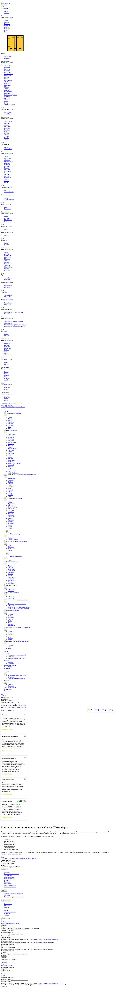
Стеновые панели (6, 309)
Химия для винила (6, 384)
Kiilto (6, 400)
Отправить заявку (6, 981)
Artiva (6, 243)
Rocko (6, 182)
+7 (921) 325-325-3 (6, 407)
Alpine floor (7, 355)
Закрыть (3, 925)
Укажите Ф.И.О (5, 930)
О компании (8, 666)
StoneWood (7, 171)
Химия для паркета (6, 359)
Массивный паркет (6, 187)
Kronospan (7, 75)
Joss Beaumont (8, 74)
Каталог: (3, 869)
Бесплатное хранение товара (16, 658)
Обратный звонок (6, 405)
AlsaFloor (7, 90)
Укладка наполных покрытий (17, 655)
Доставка (11, 656)
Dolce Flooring (8, 161)
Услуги (6, 653)
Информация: (5, 900)
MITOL (6, 375)
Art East (6, 125)
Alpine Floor (8, 56)
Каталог (3, 5)
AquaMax (7, 114)
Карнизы (3, 275)
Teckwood (7, 265)
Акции (6, 411)
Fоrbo (6, 30)
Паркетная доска (6, 204)
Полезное (11, 663)
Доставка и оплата (10, 665)
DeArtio (6, 244)
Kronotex (7, 93)
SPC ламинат (5, 144)
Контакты (7, 668)
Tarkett (6, 88)
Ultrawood (7, 259)
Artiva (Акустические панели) (13, 312)
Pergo (6, 32)
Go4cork (6, 353)
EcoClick (7, 24)
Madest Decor (8, 267)
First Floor (7, 70)
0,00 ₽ (3, 695)
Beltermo (7, 334)
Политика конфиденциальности (10, 923)
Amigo (6, 190)
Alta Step (7, 160)
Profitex (6, 350)
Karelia (6, 221)
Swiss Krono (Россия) (10, 95)
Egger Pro (7, 58)
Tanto (6, 139)
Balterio (6, 101)
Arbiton (6, 13)
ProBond (6, 378)
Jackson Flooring (9, 192)
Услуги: (3, 890)
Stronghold (7, 177)
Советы (10, 662)
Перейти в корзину (6, 965)
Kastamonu (7, 85)
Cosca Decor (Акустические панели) (15, 324)
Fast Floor (7, 25)
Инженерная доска (6, 226)
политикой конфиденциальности (48, 939)
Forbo (6, 389)
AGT (5, 100)
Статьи (6, 660)
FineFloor (7, 28)
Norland (6, 77)
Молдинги (4, 292)
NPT (5, 376)
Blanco (6, 207)
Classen (6, 87)
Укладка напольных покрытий (13, 893)
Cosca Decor (8, 264)
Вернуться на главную (7, 707)
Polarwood (7, 209)
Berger (6, 362)
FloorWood (7, 72)
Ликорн (6, 260)
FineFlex (6, 27)
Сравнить (4, 986)
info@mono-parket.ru (18, 407)
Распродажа (4, 8)
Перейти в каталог (20, 707)
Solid (5, 351)
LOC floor (7, 83)
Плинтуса (4, 240)
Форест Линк (8, 80)
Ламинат (3, 53)
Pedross (6, 268)
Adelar (6, 11)
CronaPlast (7, 126)
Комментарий (5, 936)
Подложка (4, 331)
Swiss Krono (8, 91)
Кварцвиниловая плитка (8, 109)
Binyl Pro (7, 98)
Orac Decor (7, 257)
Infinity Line (7, 255)
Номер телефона (6, 932)
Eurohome (7, 69)
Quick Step (7, 348)
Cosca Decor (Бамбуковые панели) (14, 326)
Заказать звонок (5, 937)
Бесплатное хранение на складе (14, 897)
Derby (6, 103)
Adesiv (6, 380)
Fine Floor (7, 164)
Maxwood (7, 96)
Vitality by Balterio (9, 104)
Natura (6, 173)
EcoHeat (6, 335)
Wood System (8, 220)
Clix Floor (7, 82)
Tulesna (6, 136)
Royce (6, 78)
